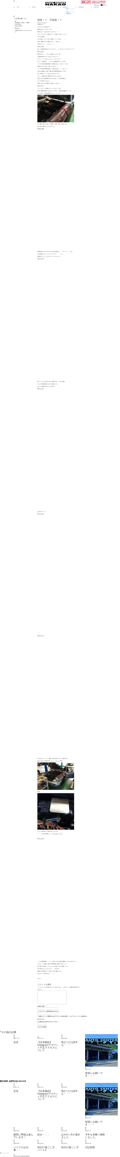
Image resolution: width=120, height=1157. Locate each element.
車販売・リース (70, 12)
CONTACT (96, 7)
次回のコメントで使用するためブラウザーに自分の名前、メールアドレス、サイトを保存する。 (63, 1016)
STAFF (34, 7)
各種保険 (68, 13)
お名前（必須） (41, 1006)
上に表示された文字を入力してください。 (48, 1021)
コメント (39, 989)
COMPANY (81, 7)
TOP (18, 7)
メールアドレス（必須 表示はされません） (48, 1011)
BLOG (49, 7)
